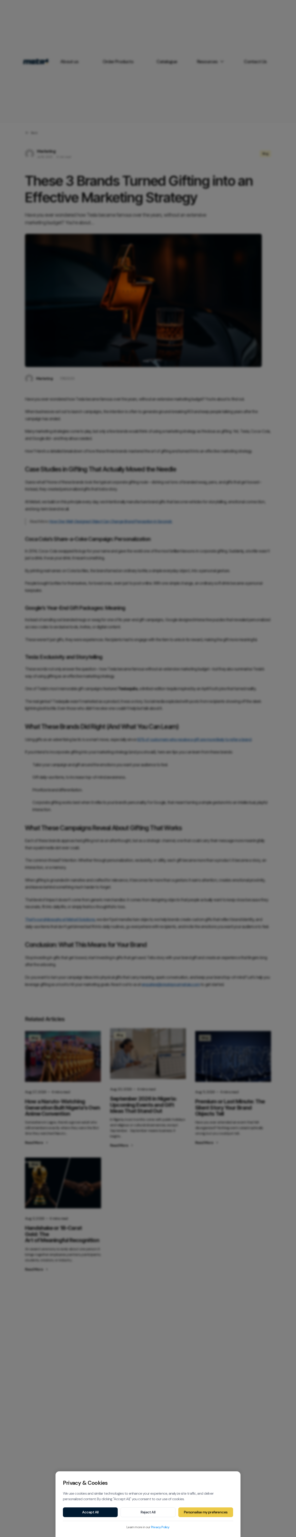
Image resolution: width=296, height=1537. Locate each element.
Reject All (148, 1512)
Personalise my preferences (205, 1512)
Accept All (90, 1512)
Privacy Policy (160, 1527)
